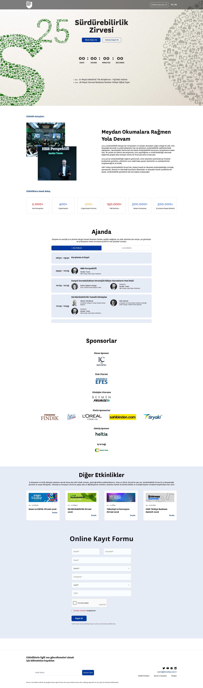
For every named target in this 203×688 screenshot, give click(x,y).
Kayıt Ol (79, 618)
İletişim (174, 676)
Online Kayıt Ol (112, 40)
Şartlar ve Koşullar (160, 676)
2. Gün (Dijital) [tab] (126, 248)
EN (176, 5)
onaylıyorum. (85, 611)
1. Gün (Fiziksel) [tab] (76, 248)
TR (172, 5)
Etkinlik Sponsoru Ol (159, 5)
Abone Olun (88, 672)
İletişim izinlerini (80, 611)
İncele (54, 513)
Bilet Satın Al (91, 40)
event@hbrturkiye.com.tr (167, 672)
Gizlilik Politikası (143, 676)
